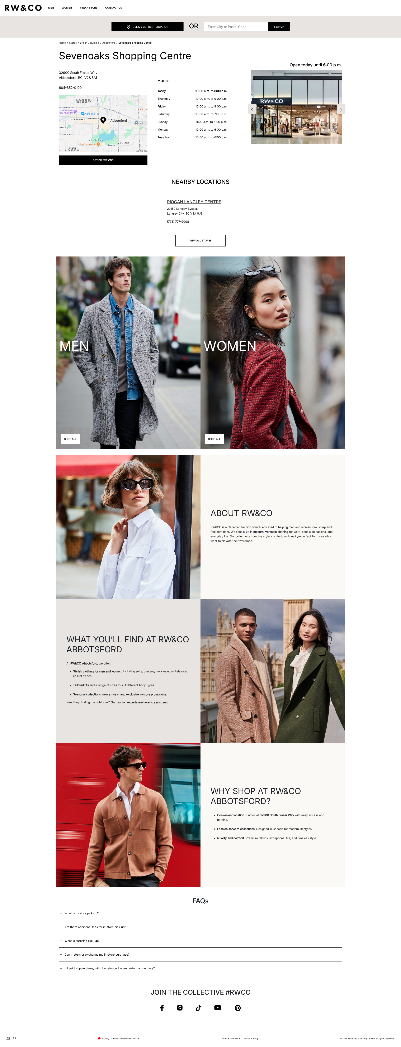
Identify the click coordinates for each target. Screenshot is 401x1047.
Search (279, 26)
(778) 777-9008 (178, 221)
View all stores (200, 240)
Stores (73, 42)
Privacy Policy (251, 1038)
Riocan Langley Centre (194, 201)
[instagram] (180, 1008)
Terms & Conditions (230, 1038)
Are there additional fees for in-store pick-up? (95, 927)
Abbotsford (108, 42)
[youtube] (217, 1008)
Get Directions (103, 160)
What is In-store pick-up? (82, 913)
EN (8, 1038)
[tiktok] (198, 1008)
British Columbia (89, 42)
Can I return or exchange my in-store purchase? (97, 954)
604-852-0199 (70, 88)
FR (14, 1038)
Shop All (70, 439)
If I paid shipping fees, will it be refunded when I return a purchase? (110, 968)
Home (62, 42)
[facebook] (162, 1008)
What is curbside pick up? (82, 940)
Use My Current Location (150, 26)
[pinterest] (238, 1008)
